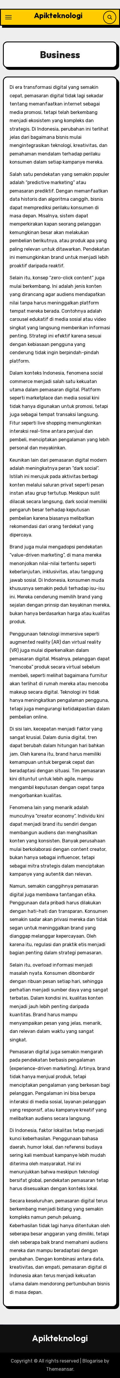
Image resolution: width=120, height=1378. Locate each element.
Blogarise (92, 1361)
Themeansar (59, 1369)
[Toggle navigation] (8, 17)
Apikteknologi (58, 15)
